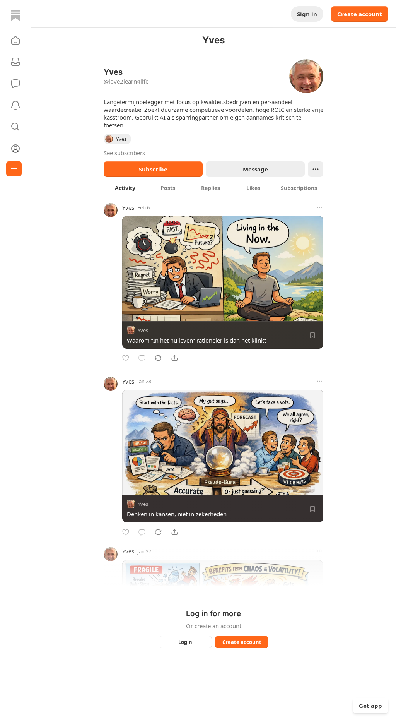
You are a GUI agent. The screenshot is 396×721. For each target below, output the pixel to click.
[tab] (125, 187)
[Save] (312, 335)
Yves (128, 207)
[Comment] (141, 358)
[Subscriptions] (15, 62)
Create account (359, 14)
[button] (15, 40)
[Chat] (15, 83)
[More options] (319, 207)
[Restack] (158, 358)
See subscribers (124, 153)
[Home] (15, 15)
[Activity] (15, 105)
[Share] (174, 358)
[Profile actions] (315, 169)
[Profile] (15, 148)
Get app (370, 705)
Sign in (307, 14)
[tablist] (213, 187)
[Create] (14, 168)
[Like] (125, 358)
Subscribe (153, 169)
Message (255, 169)
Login (185, 642)
